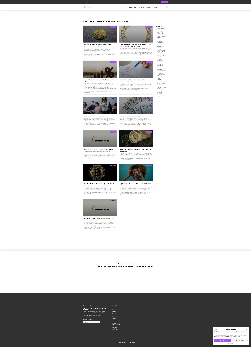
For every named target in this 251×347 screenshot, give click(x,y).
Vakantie (160, 84)
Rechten (160, 75)
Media (159, 66)
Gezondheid (161, 54)
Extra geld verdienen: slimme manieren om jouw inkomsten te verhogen (116, 329)
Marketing (160, 65)
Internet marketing (162, 61)
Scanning (160, 77)
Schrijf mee (114, 316)
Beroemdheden (115, 308)
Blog (159, 40)
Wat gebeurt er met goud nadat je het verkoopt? (98, 44)
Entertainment (161, 50)
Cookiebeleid (230, 343)
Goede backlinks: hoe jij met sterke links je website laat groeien (116, 324)
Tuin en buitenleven (162, 80)
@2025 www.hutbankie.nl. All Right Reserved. (125, 342)
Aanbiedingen (161, 28)
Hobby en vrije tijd (162, 55)
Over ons (148, 7)
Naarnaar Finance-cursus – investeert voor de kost (98, 149)
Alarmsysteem (161, 31)
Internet (160, 60)
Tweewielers (160, 82)
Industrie (160, 59)
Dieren (159, 45)
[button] (247, 329)
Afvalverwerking (161, 29)
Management (161, 64)
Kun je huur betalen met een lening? (130, 116)
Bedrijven (160, 37)
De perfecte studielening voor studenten (95, 116)
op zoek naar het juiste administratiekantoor (133, 79)
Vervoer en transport (162, 87)
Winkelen (160, 88)
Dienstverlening (161, 43)
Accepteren (222, 340)
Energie (160, 49)
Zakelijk (160, 92)
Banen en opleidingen (163, 34)
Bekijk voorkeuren (240, 340)
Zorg (159, 96)
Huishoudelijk (161, 57)
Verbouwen (160, 85)
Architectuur (161, 32)
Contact (156, 7)
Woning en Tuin (161, 89)
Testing (159, 78)
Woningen (160, 91)
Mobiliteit (160, 69)
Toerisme (160, 79)
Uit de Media (132, 7)
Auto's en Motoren (162, 33)
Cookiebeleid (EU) (116, 320)
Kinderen (160, 63)
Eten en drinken (161, 51)
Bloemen (160, 38)
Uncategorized (161, 83)
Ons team (141, 7)
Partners (124, 7)
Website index (115, 321)
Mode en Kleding (162, 70)
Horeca (159, 56)
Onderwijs (160, 71)
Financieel (160, 52)
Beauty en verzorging (162, 36)
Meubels (160, 68)
